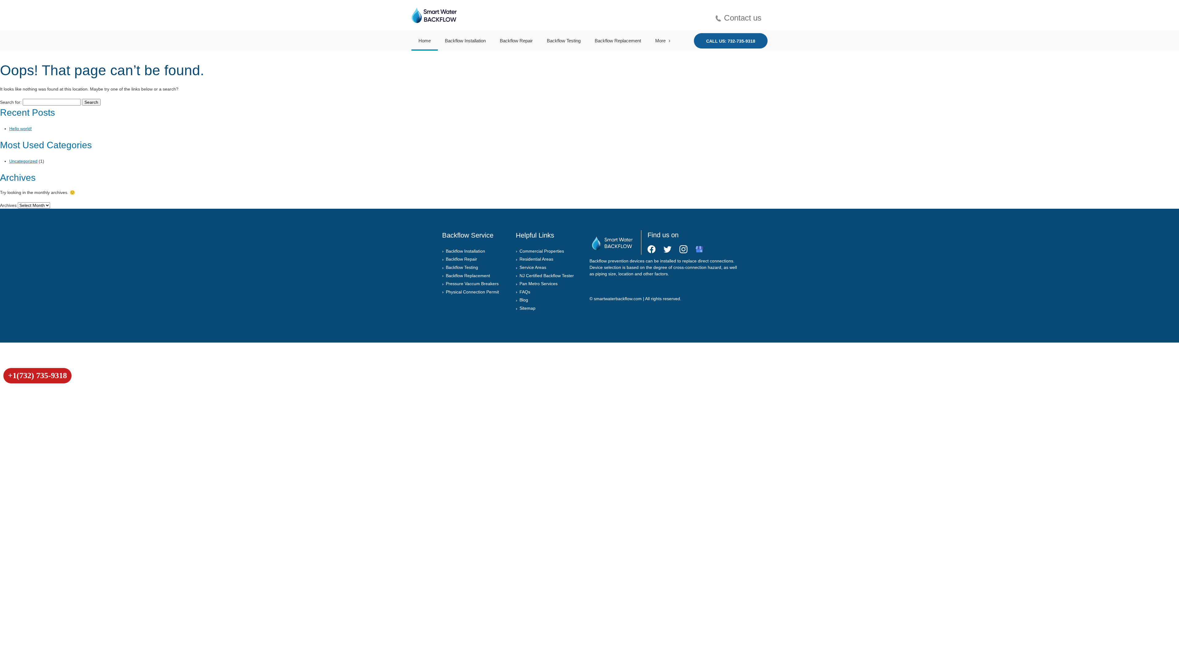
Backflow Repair (516, 40)
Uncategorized (23, 161)
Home (424, 40)
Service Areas (532, 267)
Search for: (10, 102)
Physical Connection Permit (472, 291)
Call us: (730, 41)
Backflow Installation (465, 40)
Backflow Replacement (618, 40)
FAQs (524, 291)
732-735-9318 (741, 41)
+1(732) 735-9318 (37, 375)
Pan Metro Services (538, 283)
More (660, 40)
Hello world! (20, 128)
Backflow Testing (564, 40)
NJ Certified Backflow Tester (546, 275)
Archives (8, 205)
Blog (523, 299)
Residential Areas (536, 259)
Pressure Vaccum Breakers (472, 283)
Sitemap (527, 308)
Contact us (742, 17)
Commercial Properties (541, 251)
